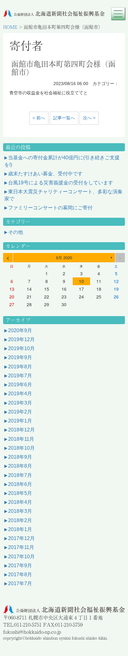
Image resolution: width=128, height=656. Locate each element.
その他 (15, 232)
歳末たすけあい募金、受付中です (45, 173)
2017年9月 (20, 565)
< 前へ (39, 117)
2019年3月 (20, 402)
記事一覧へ (64, 117)
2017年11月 (21, 547)
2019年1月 (20, 420)
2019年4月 (20, 393)
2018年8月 (20, 466)
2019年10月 (21, 348)
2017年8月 (20, 574)
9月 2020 (64, 257)
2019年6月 (20, 384)
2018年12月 (21, 429)
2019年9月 (20, 357)
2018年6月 (20, 484)
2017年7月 (20, 583)
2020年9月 (20, 330)
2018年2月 (20, 520)
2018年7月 (20, 475)
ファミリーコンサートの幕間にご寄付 (50, 207)
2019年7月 (20, 375)
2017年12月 (21, 538)
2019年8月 (20, 366)
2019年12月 (21, 339)
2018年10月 (21, 448)
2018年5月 (20, 493)
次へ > (89, 117)
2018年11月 (21, 439)
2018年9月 (20, 457)
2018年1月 (20, 529)
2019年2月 (20, 411)
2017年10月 (21, 556)
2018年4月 (20, 502)
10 (81, 281)
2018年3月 (20, 511)
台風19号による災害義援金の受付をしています (60, 182)
